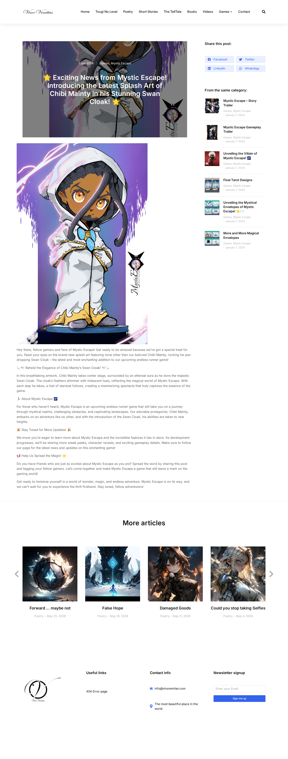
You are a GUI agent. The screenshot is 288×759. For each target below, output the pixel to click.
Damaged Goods (175, 608)
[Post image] (212, 106)
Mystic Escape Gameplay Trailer (242, 129)
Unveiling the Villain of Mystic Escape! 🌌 (240, 155)
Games (104, 63)
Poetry (38, 616)
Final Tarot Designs (237, 180)
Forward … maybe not (50, 608)
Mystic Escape (121, 63)
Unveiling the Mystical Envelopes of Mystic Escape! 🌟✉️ (240, 207)
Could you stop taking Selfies (238, 608)
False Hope (112, 608)
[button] (219, 59)
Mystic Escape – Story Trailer (239, 103)
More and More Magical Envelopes (241, 235)
